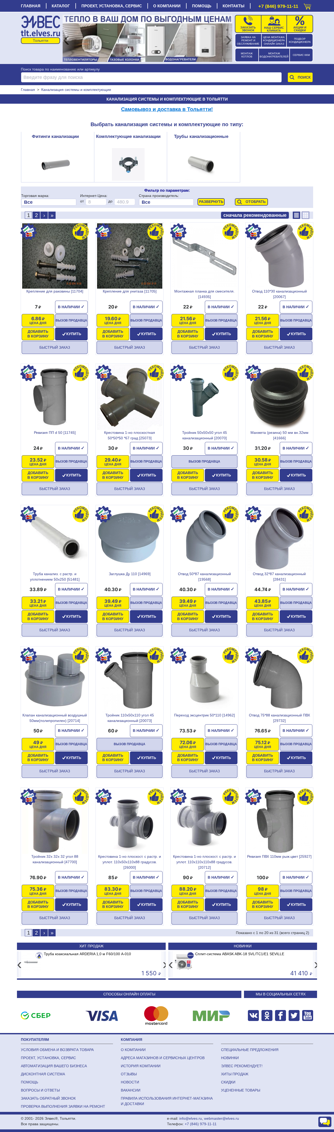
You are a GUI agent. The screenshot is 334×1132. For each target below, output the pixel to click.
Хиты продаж (234, 1074)
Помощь (201, 6)
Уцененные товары (240, 1090)
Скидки (228, 1082)
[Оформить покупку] (307, 5)
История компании (140, 1066)
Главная (30, 6)
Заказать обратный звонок (48, 1098)
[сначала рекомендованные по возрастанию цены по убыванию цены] (255, 215)
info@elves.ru (190, 1118)
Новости (130, 1082)
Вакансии (130, 1090)
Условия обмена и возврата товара (57, 1050)
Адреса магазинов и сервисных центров (163, 1058)
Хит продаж (91, 946)
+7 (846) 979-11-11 (278, 6)
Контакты (233, 6)
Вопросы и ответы (40, 1090)
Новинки (243, 946)
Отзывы (129, 1074)
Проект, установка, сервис (111, 6)
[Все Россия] (166, 202)
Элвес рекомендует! (242, 1066)
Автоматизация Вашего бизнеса (54, 1066)
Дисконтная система (43, 1074)
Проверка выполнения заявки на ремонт (63, 1106)
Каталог (61, 6)
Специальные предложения (249, 1050)
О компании (167, 6)
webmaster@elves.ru (221, 1118)
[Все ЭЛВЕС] (48, 202)
